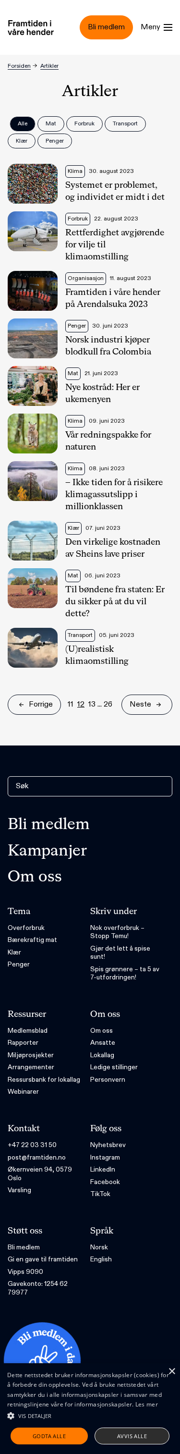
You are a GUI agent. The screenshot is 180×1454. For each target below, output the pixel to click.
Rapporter (23, 1042)
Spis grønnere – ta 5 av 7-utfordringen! (124, 973)
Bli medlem (49, 824)
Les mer (146, 1404)
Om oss (35, 877)
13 (92, 704)
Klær (14, 952)
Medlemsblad (28, 1030)
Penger (19, 964)
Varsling (19, 1190)
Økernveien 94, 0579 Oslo (40, 1174)
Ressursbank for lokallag (44, 1079)
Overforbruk (26, 927)
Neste (140, 704)
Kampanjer (47, 851)
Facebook (105, 1181)
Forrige (41, 704)
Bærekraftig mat (32, 939)
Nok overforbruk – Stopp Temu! (117, 932)
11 (70, 704)
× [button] (171, 1371)
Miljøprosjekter (31, 1055)
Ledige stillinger (114, 1067)
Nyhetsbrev (108, 1144)
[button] (90, 1415)
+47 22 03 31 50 (32, 1144)
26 (108, 704)
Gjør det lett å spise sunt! (120, 953)
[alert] (90, 1408)
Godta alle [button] (49, 1436)
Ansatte (102, 1042)
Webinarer (23, 1091)
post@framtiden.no (37, 1157)
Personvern (107, 1079)
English (101, 1259)
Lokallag (102, 1055)
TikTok (100, 1193)
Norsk (99, 1247)
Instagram (105, 1157)
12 (80, 704)
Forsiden (19, 66)
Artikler (49, 66)
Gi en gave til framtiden (43, 1259)
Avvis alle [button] (132, 1436)
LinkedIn (102, 1169)
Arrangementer (31, 1067)
